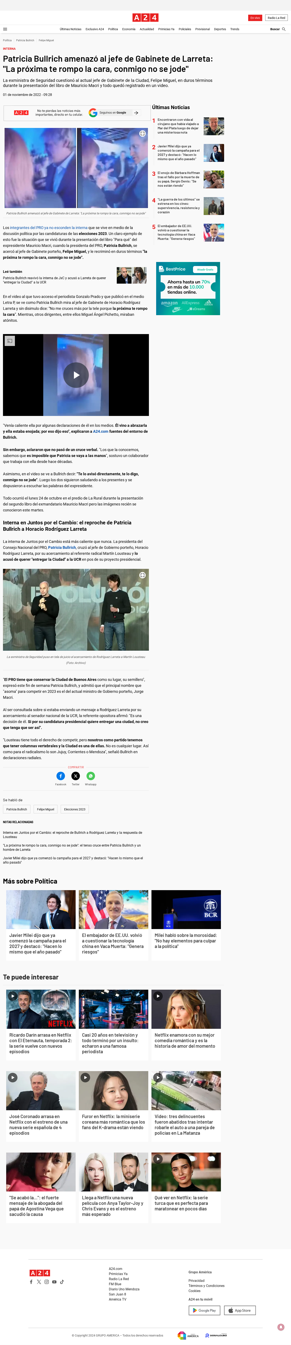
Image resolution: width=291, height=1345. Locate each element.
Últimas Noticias (70, 29)
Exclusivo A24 (95, 29)
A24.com (100, 431)
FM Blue (115, 1284)
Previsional (202, 29)
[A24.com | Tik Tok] (62, 1282)
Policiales (185, 29)
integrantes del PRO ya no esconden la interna (49, 227)
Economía (128, 29)
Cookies (194, 1291)
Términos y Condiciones (207, 1286)
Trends (234, 29)
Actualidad (147, 29)
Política (113, 29)
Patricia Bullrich (25, 40)
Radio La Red (276, 18)
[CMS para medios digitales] (213, 1335)
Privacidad (197, 1281)
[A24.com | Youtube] (54, 1282)
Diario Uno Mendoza (124, 1289)
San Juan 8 (117, 1294)
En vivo (255, 18)
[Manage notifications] (281, 1327)
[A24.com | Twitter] (39, 1282)
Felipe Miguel (46, 40)
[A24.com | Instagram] (47, 1282)
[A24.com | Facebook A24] (31, 1282)
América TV (117, 1299)
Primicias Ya (166, 29)
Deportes (220, 29)
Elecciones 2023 (74, 809)
